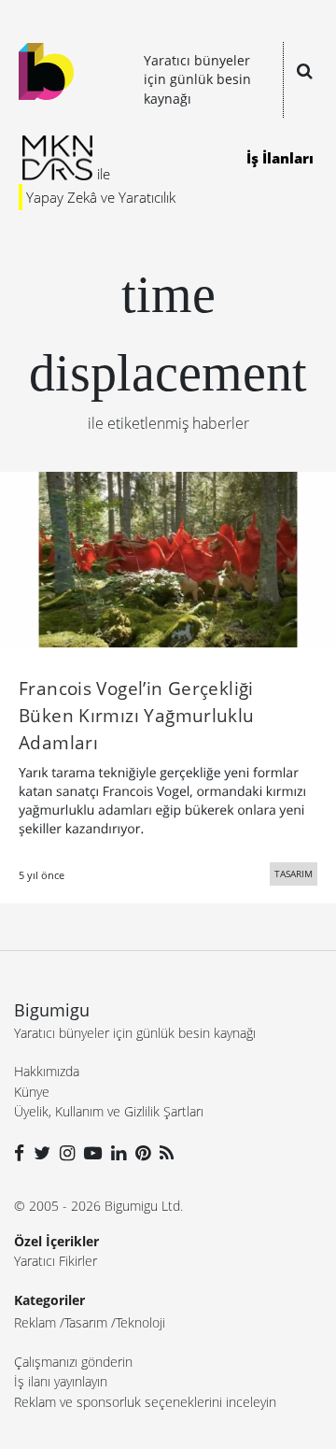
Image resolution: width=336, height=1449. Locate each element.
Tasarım (85, 1322)
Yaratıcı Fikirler (55, 1261)
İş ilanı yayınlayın (60, 1381)
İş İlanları (280, 158)
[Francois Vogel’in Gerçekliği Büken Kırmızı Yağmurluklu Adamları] (168, 557)
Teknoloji (140, 1322)
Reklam (35, 1322)
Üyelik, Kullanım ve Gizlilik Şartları (108, 1111)
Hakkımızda (46, 1071)
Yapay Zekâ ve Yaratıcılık (100, 197)
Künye (31, 1092)
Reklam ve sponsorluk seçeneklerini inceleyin (145, 1402)
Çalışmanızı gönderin (73, 1362)
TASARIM (293, 873)
